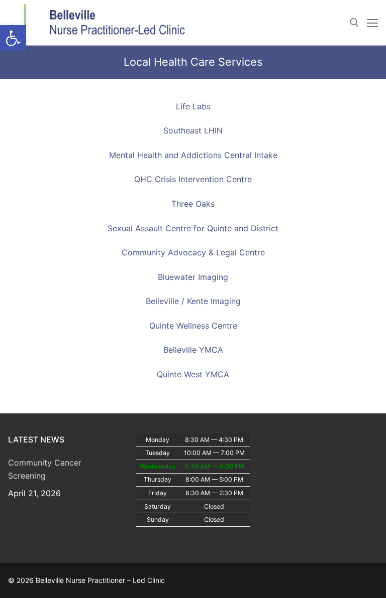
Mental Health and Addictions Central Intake (193, 155)
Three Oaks (193, 204)
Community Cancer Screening (44, 469)
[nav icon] (372, 22)
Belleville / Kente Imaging (193, 301)
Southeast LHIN (193, 130)
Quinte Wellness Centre (193, 326)
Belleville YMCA (193, 350)
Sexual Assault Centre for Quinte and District (193, 228)
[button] (13, 38)
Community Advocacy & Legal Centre (193, 252)
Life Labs (193, 106)
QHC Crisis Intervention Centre (193, 179)
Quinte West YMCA (193, 374)
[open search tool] (354, 22)
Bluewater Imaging (193, 277)
